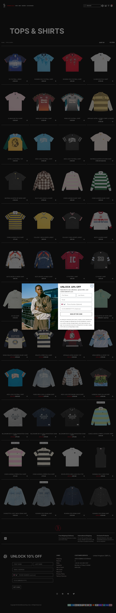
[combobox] (63, 304)
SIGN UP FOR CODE (76, 314)
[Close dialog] (92, 285)
